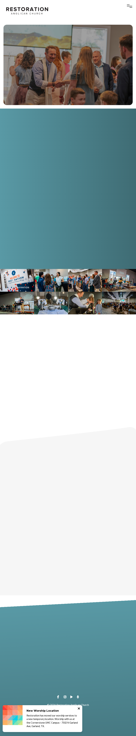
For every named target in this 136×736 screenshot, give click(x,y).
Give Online (102, 686)
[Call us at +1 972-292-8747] (102, 635)
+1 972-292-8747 (101, 654)
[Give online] (102, 667)
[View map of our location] (34, 667)
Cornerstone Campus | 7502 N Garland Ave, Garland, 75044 (34, 686)
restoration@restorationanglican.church (34, 654)
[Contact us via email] (34, 635)
